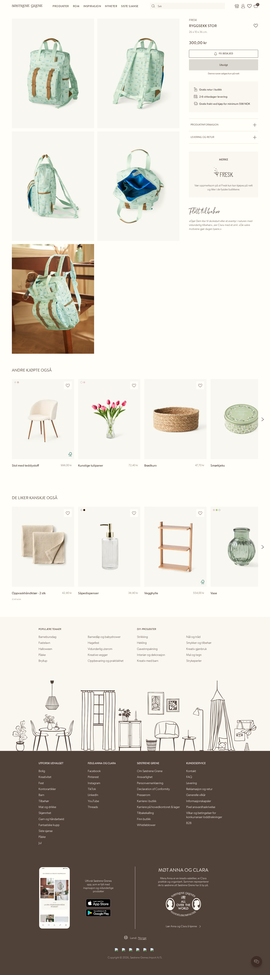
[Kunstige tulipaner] (109, 419)
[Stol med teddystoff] (43, 419)
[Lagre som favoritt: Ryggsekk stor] (255, 25)
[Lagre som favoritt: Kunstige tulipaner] (134, 385)
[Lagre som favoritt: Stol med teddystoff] (68, 385)
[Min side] (243, 6)
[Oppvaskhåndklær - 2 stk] (43, 547)
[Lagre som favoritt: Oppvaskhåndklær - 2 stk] (68, 513)
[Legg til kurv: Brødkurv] (201, 472)
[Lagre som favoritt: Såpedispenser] (134, 513)
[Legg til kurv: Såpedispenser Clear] (135, 599)
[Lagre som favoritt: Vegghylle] (200, 513)
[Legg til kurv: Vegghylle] (201, 599)
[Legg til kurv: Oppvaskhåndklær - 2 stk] (69, 599)
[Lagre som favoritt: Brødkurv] (200, 385)
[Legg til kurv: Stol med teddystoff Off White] (69, 472)
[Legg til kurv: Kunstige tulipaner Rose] (135, 472)
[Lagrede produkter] (249, 6)
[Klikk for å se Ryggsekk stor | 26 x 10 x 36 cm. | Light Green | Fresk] (53, 73)
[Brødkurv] (175, 419)
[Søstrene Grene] (27, 6)
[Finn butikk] (236, 6)
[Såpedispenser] (109, 547)
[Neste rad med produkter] (263, 419)
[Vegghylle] (175, 547)
